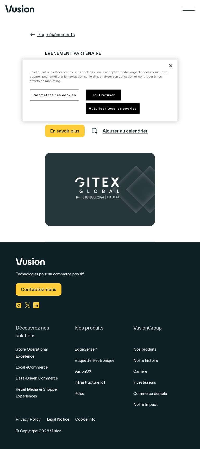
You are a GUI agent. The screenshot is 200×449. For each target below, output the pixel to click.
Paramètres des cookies (54, 95)
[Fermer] (171, 65)
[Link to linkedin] (36, 305)
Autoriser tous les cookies (113, 108)
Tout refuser (103, 95)
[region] (100, 90)
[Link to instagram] (19, 305)
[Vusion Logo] (19, 8)
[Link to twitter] (27, 305)
